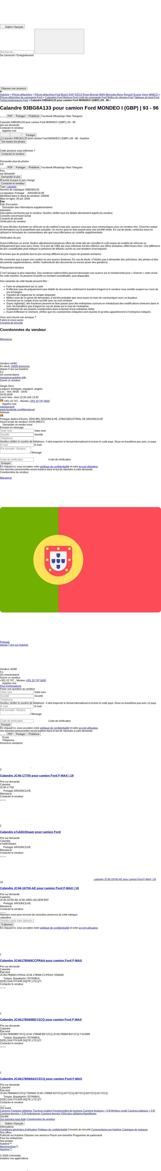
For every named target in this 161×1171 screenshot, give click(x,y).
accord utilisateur (88, 466)
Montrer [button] (24, 401)
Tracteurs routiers (43, 1110)
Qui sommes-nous (10, 1119)
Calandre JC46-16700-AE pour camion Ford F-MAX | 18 (39, 888)
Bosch (64, 94)
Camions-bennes (51, 1113)
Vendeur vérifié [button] (8, 363)
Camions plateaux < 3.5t (141, 1110)
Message (36, 452)
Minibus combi (119, 1110)
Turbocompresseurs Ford (14, 100)
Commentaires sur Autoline (106, 1129)
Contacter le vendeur (13, 154)
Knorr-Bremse (91, 94)
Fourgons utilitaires (22, 1110)
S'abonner (7, 924)
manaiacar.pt (7, 406)
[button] (80, 72)
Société (38, 434)
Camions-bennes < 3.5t (13, 1113)
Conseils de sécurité (11, 323)
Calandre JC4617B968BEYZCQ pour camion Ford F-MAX (41, 1019)
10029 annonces (20, 366)
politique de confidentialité (54, 466)
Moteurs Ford (70, 97)
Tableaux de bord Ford (146, 97)
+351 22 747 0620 (39, 401)
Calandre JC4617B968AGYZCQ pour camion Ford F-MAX (41, 1078)
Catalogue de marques (135, 1129)
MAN (102, 94)
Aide (23, 1119)
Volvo (145, 94)
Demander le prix (10, 177)
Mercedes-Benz (114, 94)
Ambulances (33, 1113)
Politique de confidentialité (52, 1129)
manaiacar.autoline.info (13, 377)
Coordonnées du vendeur (41, 1119)
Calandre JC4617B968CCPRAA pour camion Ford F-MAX (41, 960)
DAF (71, 94)
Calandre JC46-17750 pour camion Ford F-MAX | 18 (37, 775)
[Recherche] (59, 41)
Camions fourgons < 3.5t (97, 1110)
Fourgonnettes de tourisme (68, 1110)
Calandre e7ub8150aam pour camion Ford (30, 832)
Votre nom (40, 430)
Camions (5, 1110)
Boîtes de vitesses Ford (120, 97)
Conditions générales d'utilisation (18, 1129)
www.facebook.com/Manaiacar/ (17, 409)
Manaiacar (6, 339)
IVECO (78, 94)
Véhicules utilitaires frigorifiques (78, 1113)
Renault (128, 94)
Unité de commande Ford (92, 97)
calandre (12, 186)
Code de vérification (59, 459)
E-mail (38, 445)
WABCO (153, 94)
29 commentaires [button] (9, 374)
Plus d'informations (10, 686)
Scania (137, 94)
